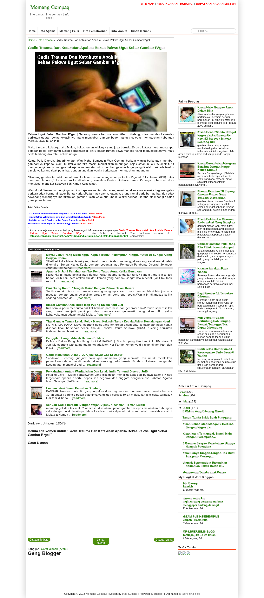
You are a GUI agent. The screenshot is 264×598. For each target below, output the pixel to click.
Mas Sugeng (129, 593)
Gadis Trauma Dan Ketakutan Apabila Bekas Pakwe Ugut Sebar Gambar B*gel (96, 48)
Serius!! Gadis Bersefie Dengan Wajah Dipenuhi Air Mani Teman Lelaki (95, 404)
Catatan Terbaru (38, 539)
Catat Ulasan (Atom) (54, 548)
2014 (183, 391)
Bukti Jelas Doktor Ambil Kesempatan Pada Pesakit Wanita (215, 352)
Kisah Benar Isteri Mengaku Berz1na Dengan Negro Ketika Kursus (216, 166)
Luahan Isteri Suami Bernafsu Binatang (73, 388)
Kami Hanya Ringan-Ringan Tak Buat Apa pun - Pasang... (209, 454)
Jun (186, 395)
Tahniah (188, 486)
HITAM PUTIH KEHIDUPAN (201, 516)
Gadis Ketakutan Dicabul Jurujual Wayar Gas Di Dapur (84, 354)
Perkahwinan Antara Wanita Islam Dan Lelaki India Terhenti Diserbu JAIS (97, 371)
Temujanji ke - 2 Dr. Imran (199, 534)
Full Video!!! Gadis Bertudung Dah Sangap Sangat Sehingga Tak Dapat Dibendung (213, 322)
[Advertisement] (213, 67)
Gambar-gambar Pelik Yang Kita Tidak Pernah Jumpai (216, 245)
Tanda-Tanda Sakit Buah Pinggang (207, 417)
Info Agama (47, 31)
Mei (185, 401)
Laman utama (101, 541)
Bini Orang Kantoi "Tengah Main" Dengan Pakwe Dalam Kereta (90, 288)
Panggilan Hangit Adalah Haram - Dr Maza (75, 338)
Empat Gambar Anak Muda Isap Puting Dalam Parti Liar (84, 304)
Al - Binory (190, 483)
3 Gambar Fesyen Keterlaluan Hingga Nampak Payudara (209, 445)
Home (32, 31)
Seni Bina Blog (191, 593)
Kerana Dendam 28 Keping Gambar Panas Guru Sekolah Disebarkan (216, 194)
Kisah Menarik (141, 31)
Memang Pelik (69, 31)
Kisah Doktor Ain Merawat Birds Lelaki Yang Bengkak (216, 220)
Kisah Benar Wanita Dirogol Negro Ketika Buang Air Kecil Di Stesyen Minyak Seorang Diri (216, 136)
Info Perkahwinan (95, 31)
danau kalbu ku (194, 498)
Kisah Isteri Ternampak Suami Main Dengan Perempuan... (207, 435)
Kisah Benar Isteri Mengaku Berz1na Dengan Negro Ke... (208, 425)
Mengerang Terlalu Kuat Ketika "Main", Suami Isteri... (204, 474)
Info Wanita (119, 31)
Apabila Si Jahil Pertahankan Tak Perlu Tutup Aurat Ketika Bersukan (94, 271)
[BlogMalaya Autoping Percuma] (188, 553)
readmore (84, 267)
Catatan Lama (164, 539)
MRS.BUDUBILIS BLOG (199, 531)
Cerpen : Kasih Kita (195, 519)
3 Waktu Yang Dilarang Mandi (203, 411)
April (186, 407)
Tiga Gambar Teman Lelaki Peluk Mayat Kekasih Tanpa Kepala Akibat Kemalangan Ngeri (108, 321)
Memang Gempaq (49, 6)
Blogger (158, 593)
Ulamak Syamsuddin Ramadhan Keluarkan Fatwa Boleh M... (205, 464)
